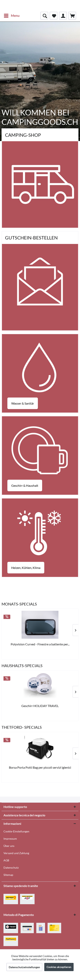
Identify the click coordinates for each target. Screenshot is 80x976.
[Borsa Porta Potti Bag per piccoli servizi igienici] (40, 748)
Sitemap (8, 874)
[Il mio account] (63, 16)
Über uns (8, 845)
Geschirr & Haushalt (24, 485)
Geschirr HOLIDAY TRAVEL (40, 706)
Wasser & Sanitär (22, 403)
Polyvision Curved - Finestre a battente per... (40, 644)
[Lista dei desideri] (53, 16)
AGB (6, 860)
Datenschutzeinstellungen (24, 967)
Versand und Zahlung (16, 853)
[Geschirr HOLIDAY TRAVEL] (40, 686)
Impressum (10, 838)
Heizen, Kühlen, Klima (25, 567)
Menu (15, 15)
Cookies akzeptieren (59, 967)
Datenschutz (11, 867)
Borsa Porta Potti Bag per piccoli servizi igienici (40, 767)
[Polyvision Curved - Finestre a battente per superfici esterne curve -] (40, 625)
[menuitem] (12, 16)
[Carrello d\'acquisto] (72, 16)
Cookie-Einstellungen (16, 831)
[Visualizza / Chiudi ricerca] (44, 16)
